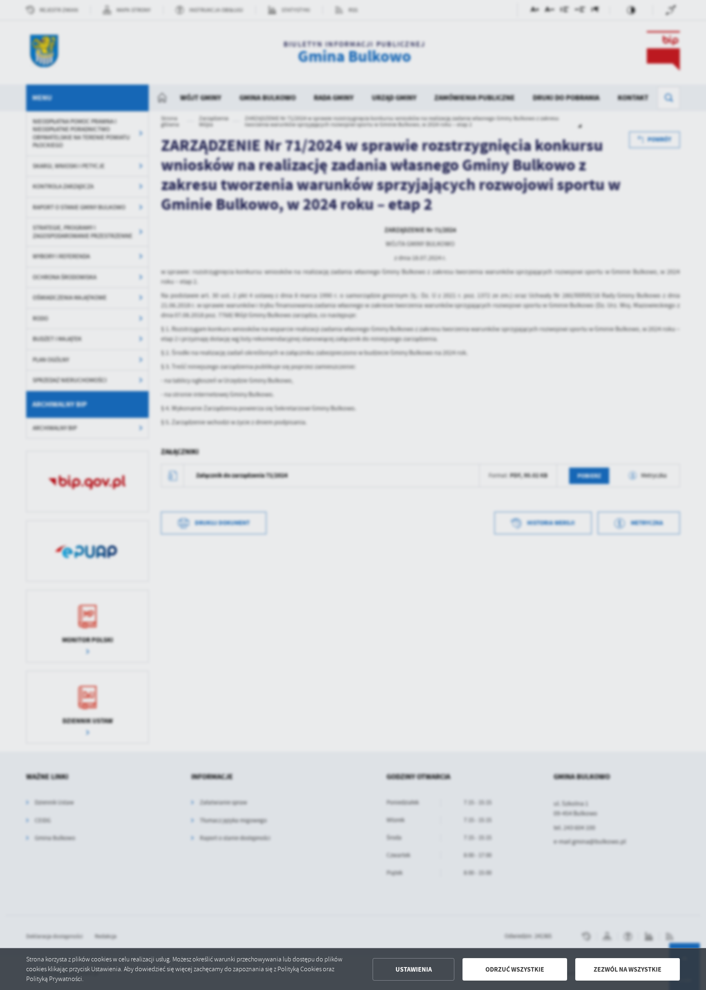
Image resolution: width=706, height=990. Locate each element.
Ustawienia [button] (413, 969)
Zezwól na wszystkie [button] (627, 969)
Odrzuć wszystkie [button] (514, 969)
